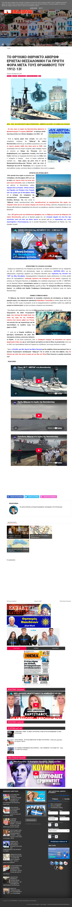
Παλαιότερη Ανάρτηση (65, 601)
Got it (41, 8)
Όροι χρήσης (43, 904)
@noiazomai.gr (31, 820)
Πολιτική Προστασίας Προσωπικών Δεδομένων (58, 904)
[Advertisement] (36, 30)
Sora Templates (36, 904)
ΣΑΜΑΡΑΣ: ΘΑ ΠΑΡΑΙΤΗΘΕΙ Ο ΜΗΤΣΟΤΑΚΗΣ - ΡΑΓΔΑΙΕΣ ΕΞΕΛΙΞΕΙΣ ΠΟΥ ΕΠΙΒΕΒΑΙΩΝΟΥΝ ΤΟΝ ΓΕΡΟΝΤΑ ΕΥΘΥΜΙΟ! (12, 846)
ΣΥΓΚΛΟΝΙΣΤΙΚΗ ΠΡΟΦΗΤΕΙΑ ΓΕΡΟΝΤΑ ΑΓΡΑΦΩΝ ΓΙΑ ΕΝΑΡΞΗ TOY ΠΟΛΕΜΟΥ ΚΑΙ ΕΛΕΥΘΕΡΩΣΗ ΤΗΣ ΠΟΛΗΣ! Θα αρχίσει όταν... (12, 799)
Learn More (33, 8)
